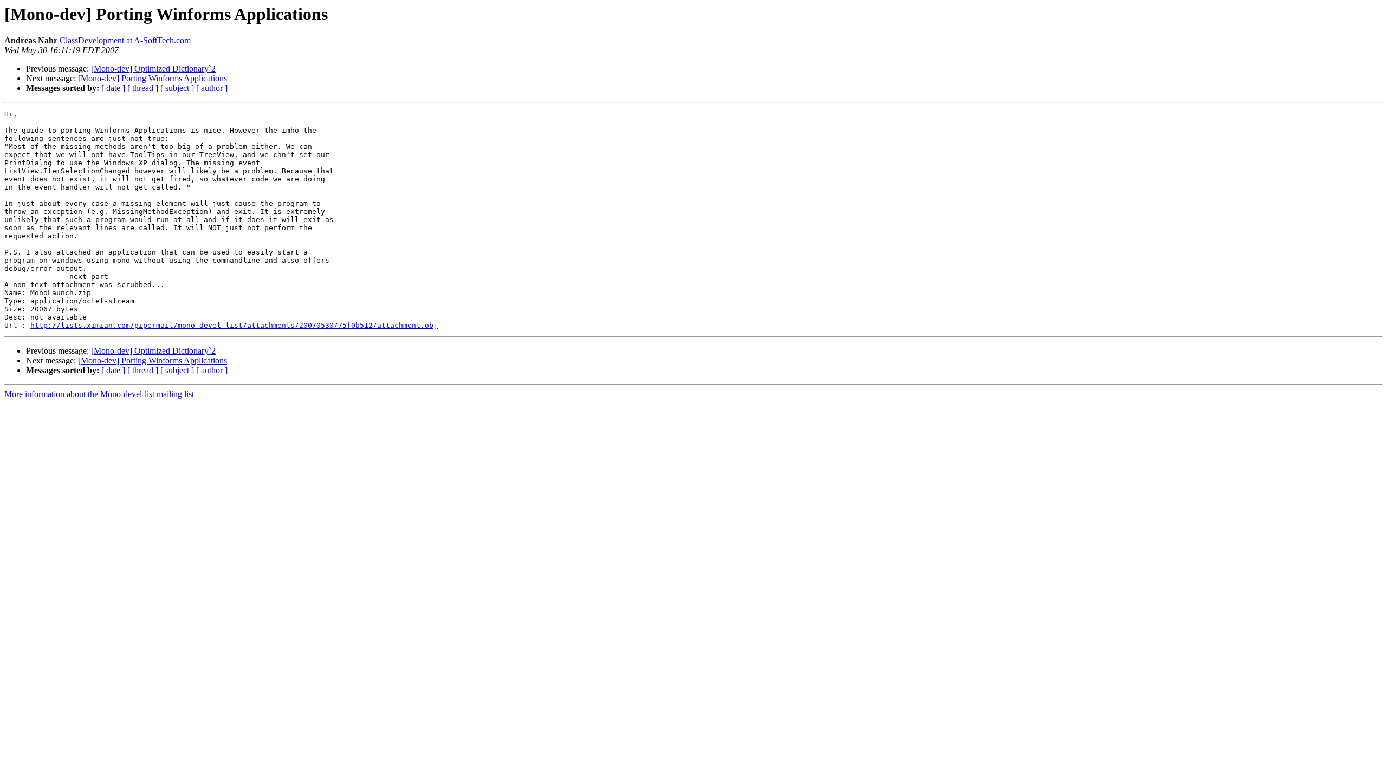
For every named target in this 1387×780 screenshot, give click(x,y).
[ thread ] (142, 88)
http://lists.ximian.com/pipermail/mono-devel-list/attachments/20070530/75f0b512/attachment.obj (234, 325)
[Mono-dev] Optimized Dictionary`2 (153, 68)
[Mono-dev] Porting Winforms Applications (152, 78)
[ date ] (113, 88)
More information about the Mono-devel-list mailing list (99, 394)
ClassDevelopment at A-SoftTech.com (125, 40)
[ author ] (212, 88)
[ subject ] (177, 88)
